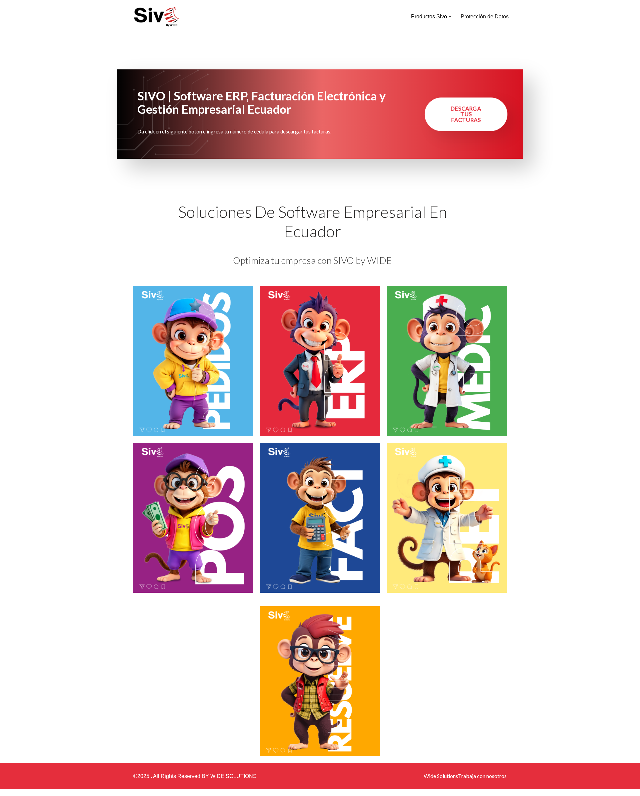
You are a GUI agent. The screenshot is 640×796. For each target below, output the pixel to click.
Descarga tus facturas (466, 114)
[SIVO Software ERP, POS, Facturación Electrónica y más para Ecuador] (156, 16)
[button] (450, 16)
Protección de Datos (485, 16)
